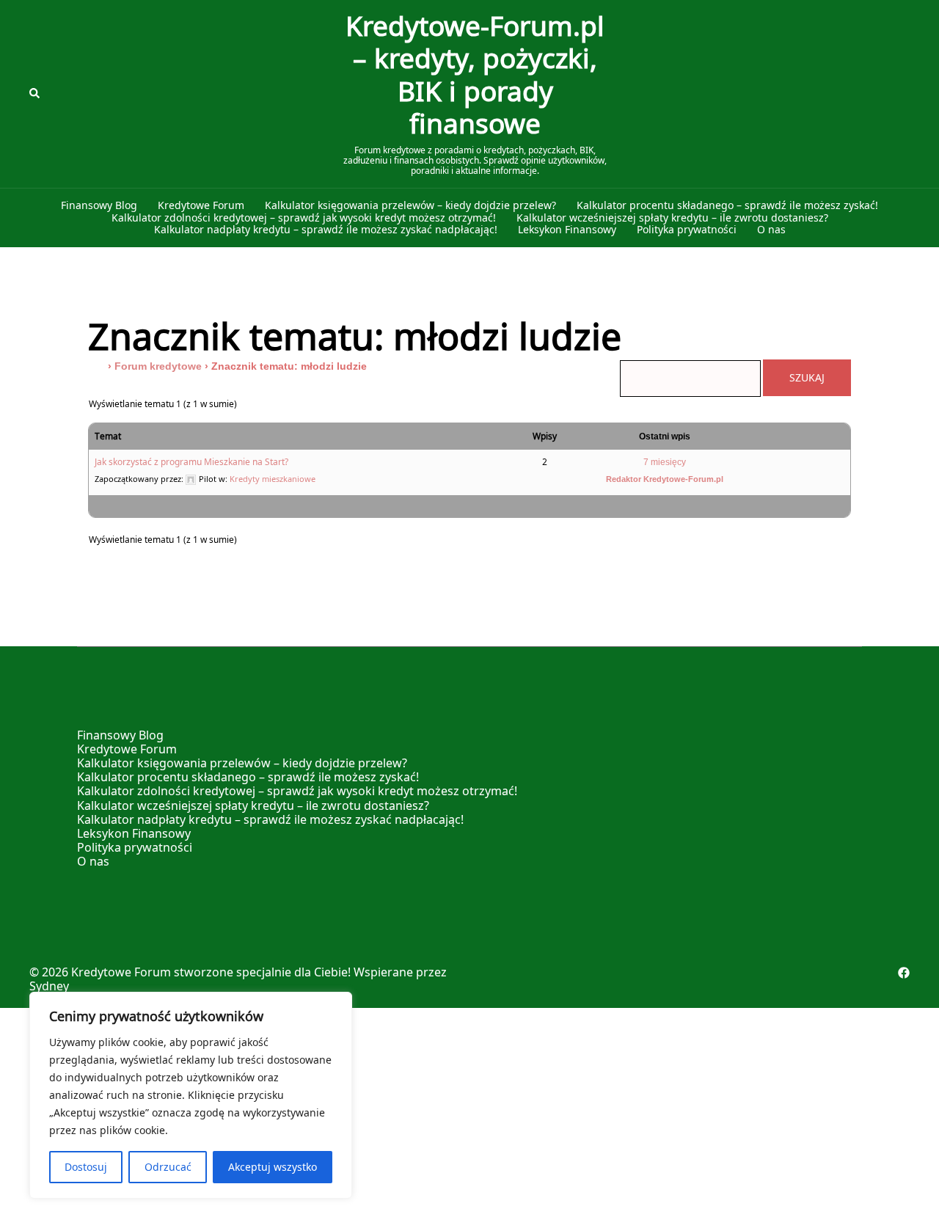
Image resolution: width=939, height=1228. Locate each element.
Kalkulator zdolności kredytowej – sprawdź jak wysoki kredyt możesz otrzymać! (304, 218)
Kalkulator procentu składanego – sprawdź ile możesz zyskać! (727, 206)
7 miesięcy (664, 462)
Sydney (49, 986)
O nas (771, 230)
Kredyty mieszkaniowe (272, 478)
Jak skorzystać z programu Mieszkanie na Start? (191, 462)
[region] (190, 1095)
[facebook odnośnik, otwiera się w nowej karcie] (904, 972)
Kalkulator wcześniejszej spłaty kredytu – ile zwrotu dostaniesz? (672, 218)
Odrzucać (168, 1167)
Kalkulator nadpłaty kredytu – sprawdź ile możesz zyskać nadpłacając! (325, 230)
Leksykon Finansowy (567, 230)
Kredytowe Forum (201, 206)
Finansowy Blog (99, 206)
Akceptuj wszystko (272, 1167)
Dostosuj (86, 1167)
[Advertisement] (469, 1118)
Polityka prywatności (687, 230)
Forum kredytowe (158, 366)
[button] (35, 94)
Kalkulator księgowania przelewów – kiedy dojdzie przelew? (410, 206)
